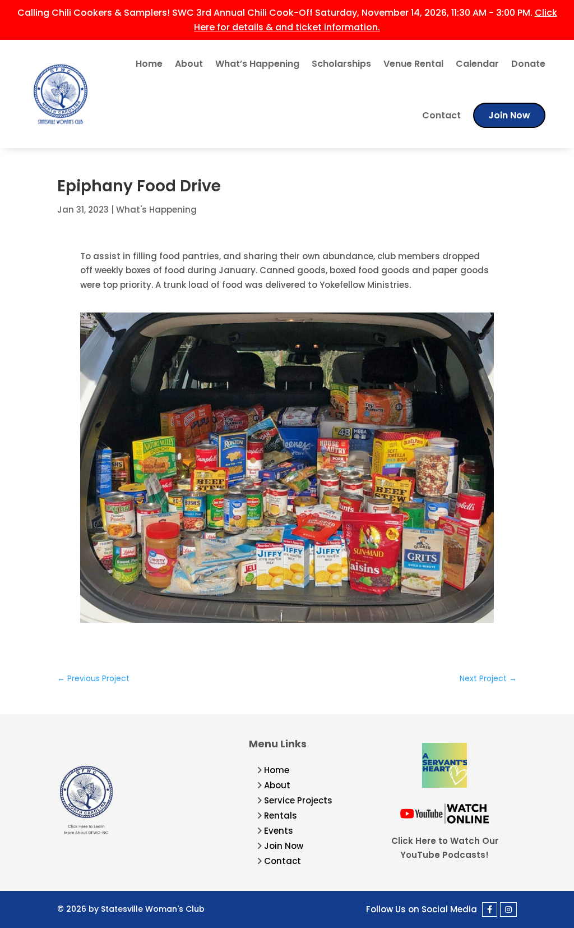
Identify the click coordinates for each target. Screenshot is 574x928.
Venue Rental (413, 63)
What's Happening (156, 209)
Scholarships (341, 63)
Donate (528, 63)
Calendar (477, 63)
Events (278, 831)
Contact (441, 115)
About (189, 63)
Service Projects (298, 800)
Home (149, 63)
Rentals (280, 815)
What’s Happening (257, 63)
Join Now (509, 115)
